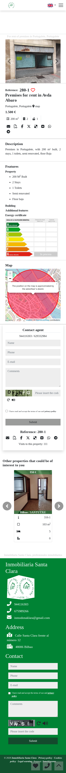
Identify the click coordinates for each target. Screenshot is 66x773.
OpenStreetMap (42, 319)
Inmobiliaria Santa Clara (24, 758)
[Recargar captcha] (8, 399)
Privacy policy (45, 758)
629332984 (40, 336)
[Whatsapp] (49, 126)
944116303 (25, 336)
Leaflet (29, 319)
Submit (33, 422)
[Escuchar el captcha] (13, 399)
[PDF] (16, 126)
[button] (7, 506)
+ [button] (10, 273)
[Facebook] (22, 126)
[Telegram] (8, 132)
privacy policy (50, 411)
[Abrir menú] (61, 5)
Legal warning (25, 761)
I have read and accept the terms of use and (32, 411)
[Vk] (43, 126)
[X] (29, 126)
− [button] (10, 278)
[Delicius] (36, 126)
